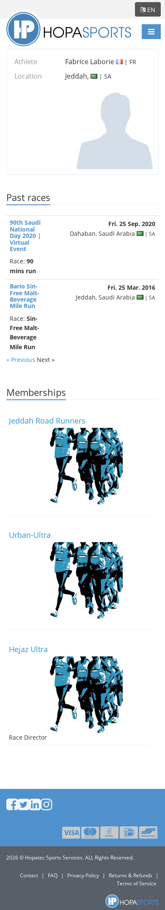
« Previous (21, 360)
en (150, 10)
